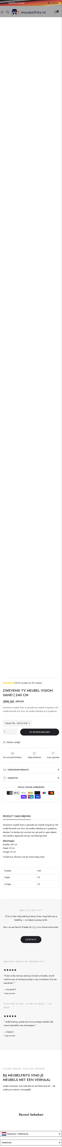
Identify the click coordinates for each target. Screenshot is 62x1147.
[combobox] (31, 1134)
